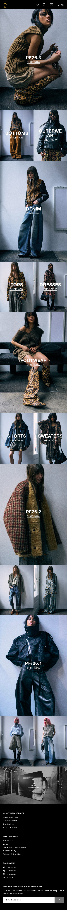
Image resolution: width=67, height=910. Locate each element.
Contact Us (9, 824)
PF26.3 (33, 59)
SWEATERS (50, 438)
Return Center (10, 821)
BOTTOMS (16, 135)
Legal (6, 844)
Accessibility (9, 851)
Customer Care (10, 817)
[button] (44, 4)
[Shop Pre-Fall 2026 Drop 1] (17, 741)
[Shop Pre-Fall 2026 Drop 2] (17, 590)
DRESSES (50, 286)
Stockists (8, 840)
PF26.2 (33, 514)
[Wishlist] (37, 5)
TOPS (16, 286)
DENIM (33, 211)
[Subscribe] (59, 900)
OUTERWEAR (50, 135)
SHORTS (16, 438)
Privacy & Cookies (12, 854)
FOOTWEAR (33, 362)
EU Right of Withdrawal (15, 847)
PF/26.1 (33, 665)
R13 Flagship (10, 827)
